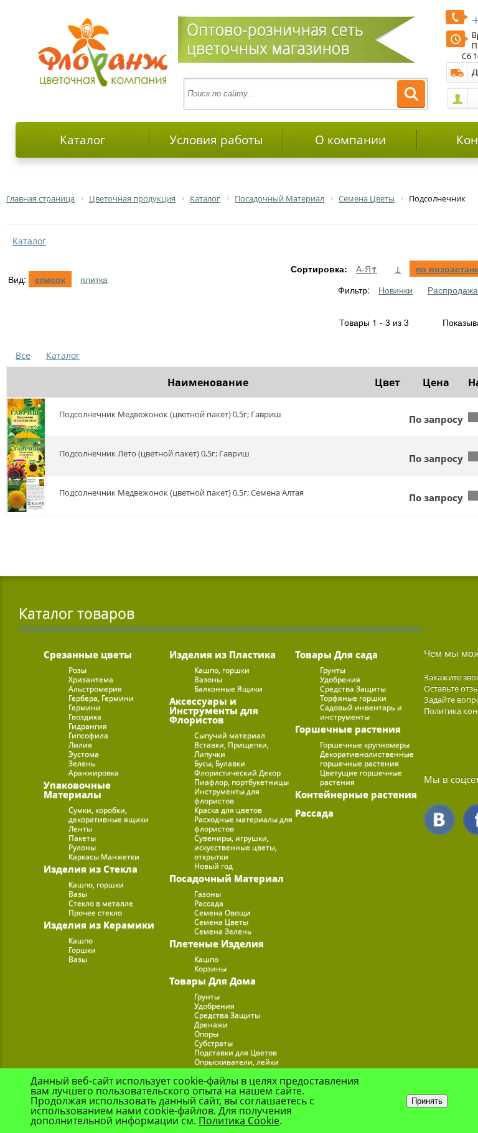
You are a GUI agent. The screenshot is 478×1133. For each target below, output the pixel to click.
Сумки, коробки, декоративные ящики (108, 814)
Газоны (207, 894)
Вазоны (208, 679)
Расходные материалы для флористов (243, 824)
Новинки (395, 290)
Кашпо (80, 940)
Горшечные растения (348, 729)
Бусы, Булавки (219, 763)
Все (23, 355)
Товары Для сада (336, 654)
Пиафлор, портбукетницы (241, 782)
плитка (94, 279)
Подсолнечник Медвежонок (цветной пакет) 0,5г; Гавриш (170, 414)
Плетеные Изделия (216, 943)
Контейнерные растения (356, 794)
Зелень (81, 763)
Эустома (83, 754)
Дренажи (211, 1024)
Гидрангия (87, 726)
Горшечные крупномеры (365, 744)
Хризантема (90, 679)
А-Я (366, 268)
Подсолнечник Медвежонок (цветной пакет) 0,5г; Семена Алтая (181, 492)
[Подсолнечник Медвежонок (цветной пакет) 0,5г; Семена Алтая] (26, 495)
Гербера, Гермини (101, 698)
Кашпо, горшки (96, 884)
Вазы (77, 894)
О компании (350, 140)
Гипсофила (88, 735)
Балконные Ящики (228, 688)
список (50, 279)
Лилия (80, 744)
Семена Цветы (221, 922)
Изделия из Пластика (222, 654)
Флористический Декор (237, 772)
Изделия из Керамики (99, 924)
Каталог (82, 140)
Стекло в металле (100, 903)
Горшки (82, 950)
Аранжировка (93, 772)
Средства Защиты (227, 1015)
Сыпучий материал (229, 735)
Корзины (210, 968)
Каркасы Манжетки (103, 856)
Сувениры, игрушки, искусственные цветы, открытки (235, 847)
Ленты (80, 828)
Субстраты (213, 1043)
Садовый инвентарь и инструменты (361, 712)
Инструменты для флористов (227, 796)
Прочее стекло (95, 912)
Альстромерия (95, 688)
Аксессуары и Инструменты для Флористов (213, 710)
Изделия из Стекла (91, 868)
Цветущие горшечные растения (361, 777)
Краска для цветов (228, 810)
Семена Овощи (222, 912)
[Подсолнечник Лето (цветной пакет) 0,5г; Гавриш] (26, 456)
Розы (77, 670)
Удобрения (214, 1005)
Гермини (84, 707)
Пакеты (82, 838)
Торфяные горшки (353, 698)
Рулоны (82, 847)
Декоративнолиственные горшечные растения (367, 758)
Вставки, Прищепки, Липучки (231, 749)
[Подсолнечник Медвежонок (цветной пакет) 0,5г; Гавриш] (26, 417)
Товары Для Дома (212, 980)
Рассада (208, 903)
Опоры (206, 1033)
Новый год (213, 866)
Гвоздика (84, 716)
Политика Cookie (239, 1120)
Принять (427, 1101)
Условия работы (216, 140)
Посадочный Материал (226, 878)
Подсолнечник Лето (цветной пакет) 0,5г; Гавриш (154, 453)
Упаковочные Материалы (77, 789)
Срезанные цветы (88, 654)
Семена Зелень (222, 931)
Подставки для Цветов (235, 1052)
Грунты (207, 996)
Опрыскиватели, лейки (236, 1061)
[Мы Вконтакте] (439, 819)
